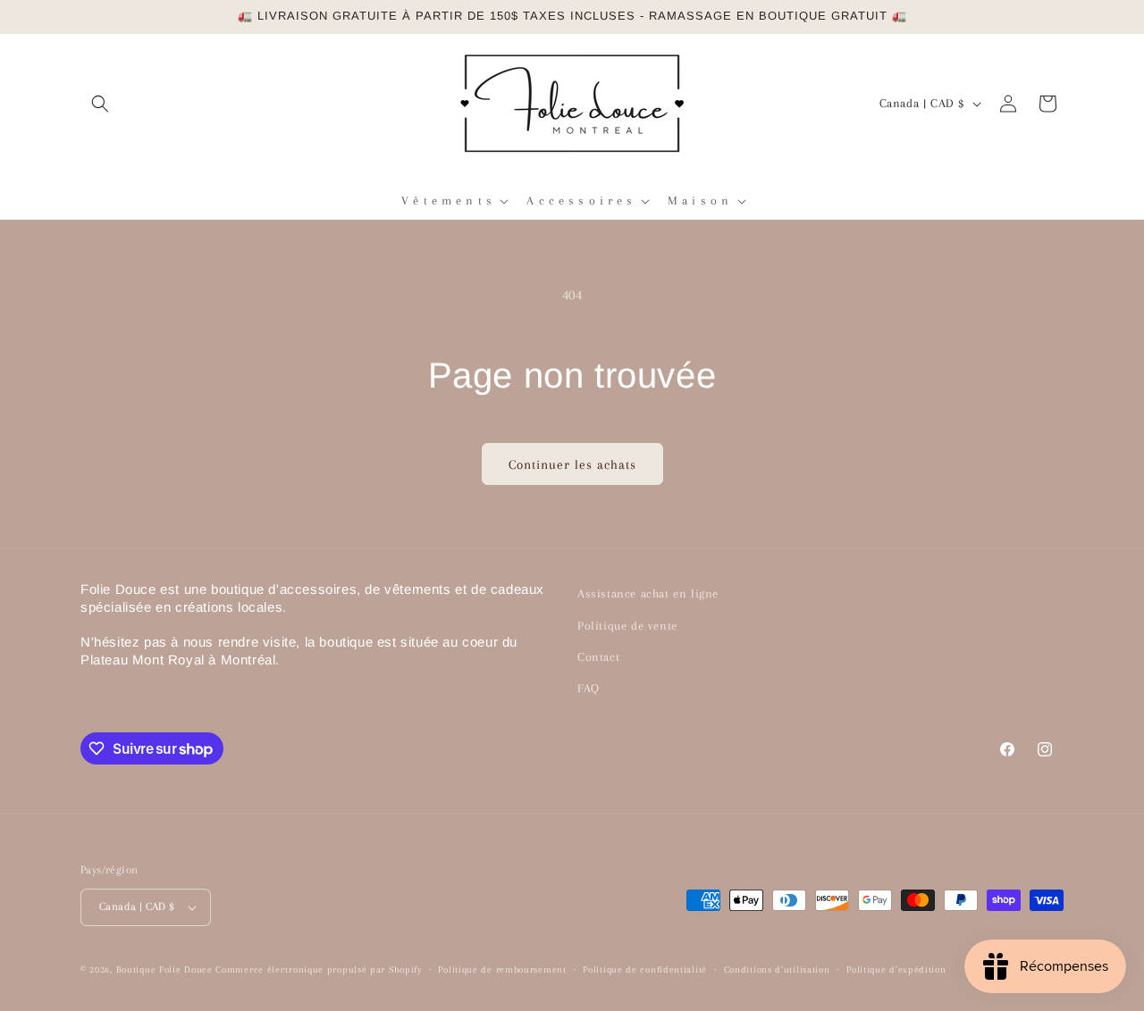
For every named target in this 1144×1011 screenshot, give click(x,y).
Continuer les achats (572, 464)
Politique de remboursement (502, 969)
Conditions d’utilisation (777, 969)
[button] (100, 103)
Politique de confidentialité (645, 969)
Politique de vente (627, 625)
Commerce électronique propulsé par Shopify (318, 969)
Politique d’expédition (896, 969)
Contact (598, 657)
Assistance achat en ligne (648, 593)
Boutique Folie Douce (164, 969)
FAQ (588, 688)
